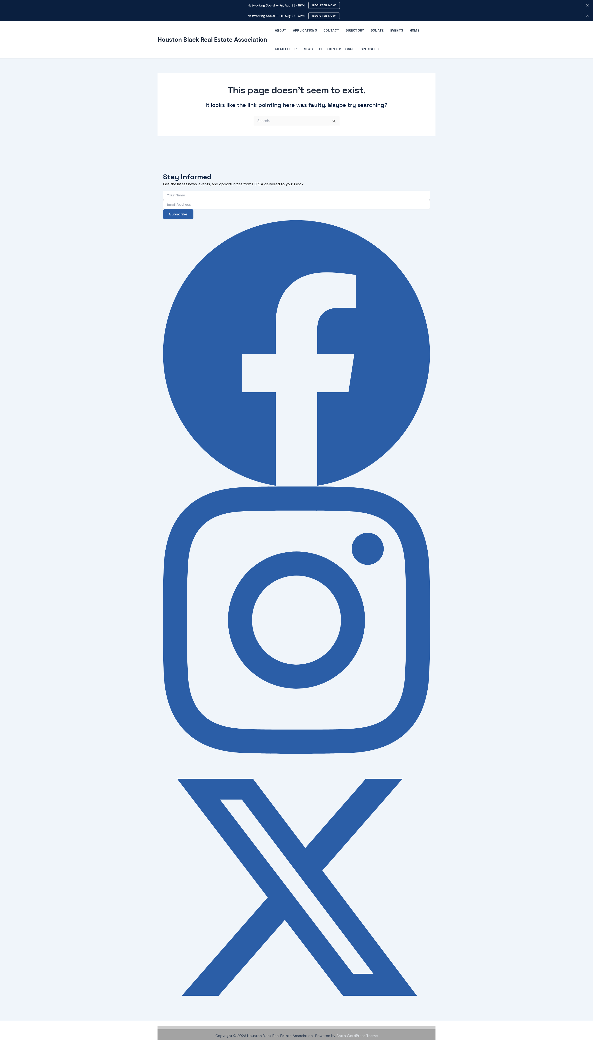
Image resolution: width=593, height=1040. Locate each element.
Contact (331, 30)
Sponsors (370, 49)
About (281, 30)
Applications (305, 30)
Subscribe (178, 214)
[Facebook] (296, 352)
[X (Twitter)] (296, 887)
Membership (286, 49)
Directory (355, 30)
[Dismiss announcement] (587, 5)
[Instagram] (296, 620)
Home (414, 30)
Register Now (324, 5)
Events (396, 30)
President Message (336, 49)
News (308, 49)
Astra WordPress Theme (357, 1035)
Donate (377, 30)
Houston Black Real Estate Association (212, 40)
